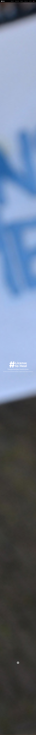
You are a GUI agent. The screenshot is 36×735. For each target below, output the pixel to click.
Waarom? (12, 1)
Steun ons (26, 1)
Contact (30, 1)
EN (34, 1)
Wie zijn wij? (17, 1)
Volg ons (21, 1)
